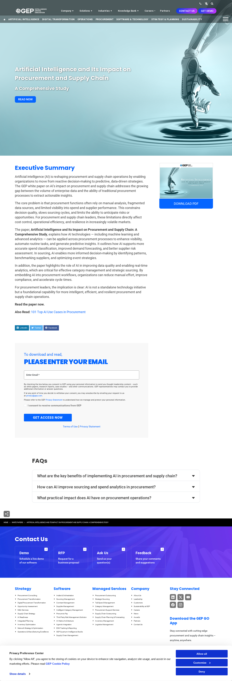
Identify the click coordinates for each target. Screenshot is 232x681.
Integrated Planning (25, 621)
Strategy (23, 588)
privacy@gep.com (34, 396)
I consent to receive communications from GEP (54, 405)
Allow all (201, 653)
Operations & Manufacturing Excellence (33, 632)
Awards (137, 617)
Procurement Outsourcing (105, 595)
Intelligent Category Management (69, 610)
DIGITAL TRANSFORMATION (58, 19)
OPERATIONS (85, 19)
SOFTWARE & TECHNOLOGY (132, 19)
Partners (165, 10)
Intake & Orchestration (65, 595)
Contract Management (65, 603)
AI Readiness (23, 617)
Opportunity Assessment (28, 606)
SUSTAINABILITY (192, 19)
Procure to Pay (62, 614)
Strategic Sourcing (102, 599)
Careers (149, 10)
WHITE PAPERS (17, 522)
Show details (17, 673)
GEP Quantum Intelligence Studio (69, 632)
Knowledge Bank (127, 10)
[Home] (31, 11)
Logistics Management (104, 624)
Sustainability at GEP (142, 606)
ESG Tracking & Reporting (66, 628)
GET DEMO (207, 10)
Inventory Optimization (27, 624)
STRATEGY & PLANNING (165, 19)
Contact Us (186, 10)
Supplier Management (65, 606)
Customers (138, 603)
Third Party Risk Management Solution (71, 617)
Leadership (138, 599)
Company (66, 10)
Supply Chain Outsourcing (105, 614)
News (136, 614)
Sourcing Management (65, 599)
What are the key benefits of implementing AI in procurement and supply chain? (107, 476)
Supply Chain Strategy (26, 614)
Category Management (104, 606)
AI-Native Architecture (65, 621)
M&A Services (23, 610)
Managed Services (109, 588)
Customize (199, 662)
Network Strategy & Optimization (30, 628)
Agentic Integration (64, 624)
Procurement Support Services (107, 610)
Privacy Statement (54, 400)
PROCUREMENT (105, 19)
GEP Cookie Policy (58, 663)
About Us (137, 595)
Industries (104, 10)
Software (62, 588)
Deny (202, 671)
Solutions (85, 10)
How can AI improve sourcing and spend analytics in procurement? (96, 487)
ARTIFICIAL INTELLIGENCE (23, 19)
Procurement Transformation (29, 599)
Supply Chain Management (67, 635)
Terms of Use (70, 426)
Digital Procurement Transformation (32, 603)
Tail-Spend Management (105, 603)
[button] (206, 3)
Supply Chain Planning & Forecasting (110, 617)
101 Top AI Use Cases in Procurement (58, 312)
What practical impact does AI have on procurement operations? (94, 498)
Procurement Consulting (27, 595)
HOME (6, 522)
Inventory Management (104, 621)
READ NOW (25, 99)
